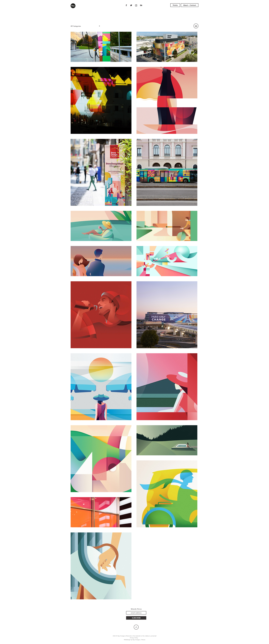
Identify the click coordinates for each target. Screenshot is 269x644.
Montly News (136, 609)
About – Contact (189, 5)
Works (175, 5)
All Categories (76, 26)
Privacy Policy (134, 638)
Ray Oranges (73, 5)
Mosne (143, 640)
